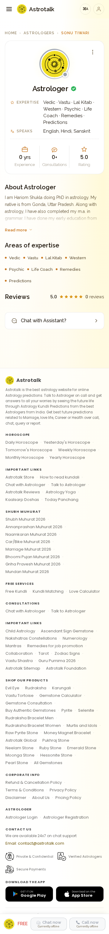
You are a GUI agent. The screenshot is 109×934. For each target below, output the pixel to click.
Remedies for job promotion (55, 646)
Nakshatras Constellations (31, 638)
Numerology (75, 638)
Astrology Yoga (61, 492)
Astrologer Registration (66, 817)
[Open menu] (9, 9)
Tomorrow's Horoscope (28, 450)
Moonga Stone (20, 755)
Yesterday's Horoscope (67, 442)
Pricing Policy (68, 797)
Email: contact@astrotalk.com (34, 843)
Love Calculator (84, 591)
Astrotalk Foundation (66, 668)
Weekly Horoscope (77, 450)
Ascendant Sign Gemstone (67, 631)
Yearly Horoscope (67, 457)
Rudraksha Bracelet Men (29, 718)
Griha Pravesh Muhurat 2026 (33, 564)
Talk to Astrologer (68, 485)
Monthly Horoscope (24, 457)
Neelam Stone (19, 748)
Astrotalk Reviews (22, 492)
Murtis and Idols (82, 725)
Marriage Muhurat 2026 (28, 549)
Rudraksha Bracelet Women (33, 725)
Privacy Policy (63, 790)
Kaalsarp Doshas (22, 499)
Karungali (61, 688)
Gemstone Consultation (28, 703)
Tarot (43, 653)
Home (11, 33)
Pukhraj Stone (55, 740)
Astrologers (39, 33)
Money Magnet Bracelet (67, 733)
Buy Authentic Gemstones (30, 710)
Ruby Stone (50, 748)
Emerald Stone (81, 748)
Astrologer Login (21, 817)
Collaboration (19, 653)
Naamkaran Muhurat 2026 (31, 534)
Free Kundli (16, 591)
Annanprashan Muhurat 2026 (33, 527)
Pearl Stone (16, 763)
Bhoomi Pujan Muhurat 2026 (32, 557)
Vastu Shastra (19, 661)
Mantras (13, 646)
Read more (16, 229)
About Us (41, 797)
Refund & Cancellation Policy (33, 782)
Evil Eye (12, 688)
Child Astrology (20, 631)
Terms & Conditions (24, 790)
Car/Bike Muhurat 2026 (27, 542)
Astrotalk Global (21, 740)
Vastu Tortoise (19, 695)
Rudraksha (35, 688)
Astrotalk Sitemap (22, 668)
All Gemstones (48, 763)
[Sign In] (98, 9)
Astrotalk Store (19, 477)
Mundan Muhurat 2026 (27, 572)
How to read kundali (59, 477)
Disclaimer (15, 797)
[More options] (92, 52)
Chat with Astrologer (25, 485)
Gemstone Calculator (60, 695)
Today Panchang (61, 499)
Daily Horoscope (21, 442)
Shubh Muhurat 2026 (25, 519)
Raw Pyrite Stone (21, 733)
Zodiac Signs (67, 653)
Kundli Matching (48, 591)
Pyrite (66, 710)
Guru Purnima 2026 (57, 661)
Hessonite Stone (56, 755)
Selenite (86, 710)
